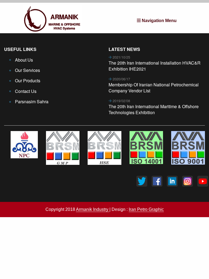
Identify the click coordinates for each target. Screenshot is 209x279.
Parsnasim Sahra (31, 101)
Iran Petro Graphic (146, 209)
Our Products (27, 80)
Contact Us (25, 91)
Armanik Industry (92, 209)
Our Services (27, 70)
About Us (24, 60)
